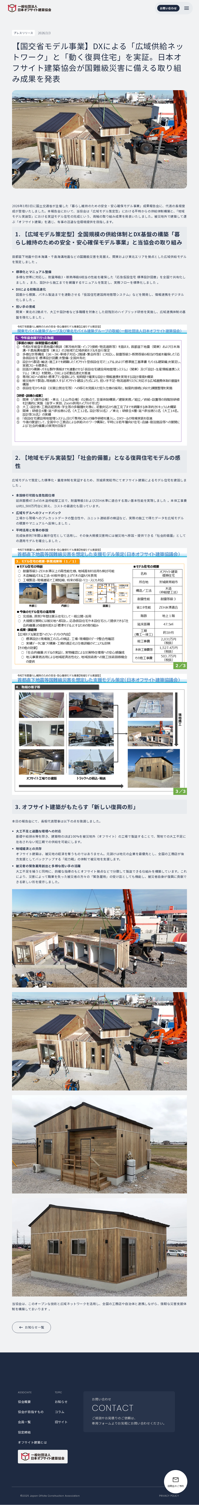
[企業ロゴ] (29, 8)
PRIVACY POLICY (169, 1496)
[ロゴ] (43, 1456)
